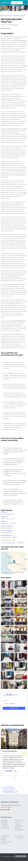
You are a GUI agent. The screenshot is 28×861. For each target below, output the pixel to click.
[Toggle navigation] (25, 3)
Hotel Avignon (4, 822)
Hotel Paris (3, 840)
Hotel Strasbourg (19, 836)
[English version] (3, 810)
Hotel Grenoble (19, 826)
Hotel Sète (3, 844)
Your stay (6, 700)
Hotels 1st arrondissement (9, 788)
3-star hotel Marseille (8, 790)
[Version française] (1, 810)
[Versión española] (5, 810)
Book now (14, 708)
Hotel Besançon (5, 826)
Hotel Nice (3, 838)
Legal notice (21, 856)
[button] (2, 8)
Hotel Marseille (10, 787)
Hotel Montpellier (19, 830)
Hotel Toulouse (19, 838)
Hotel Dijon (17, 824)
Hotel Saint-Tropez (6, 842)
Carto (12, 572)
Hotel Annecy (4, 820)
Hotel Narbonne (5, 836)
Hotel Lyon (17, 828)
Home (2, 787)
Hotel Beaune (4, 824)
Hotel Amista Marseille (9, 751)
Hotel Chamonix (5, 828)
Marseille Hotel (5, 2)
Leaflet (3, 572)
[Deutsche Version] (8, 810)
